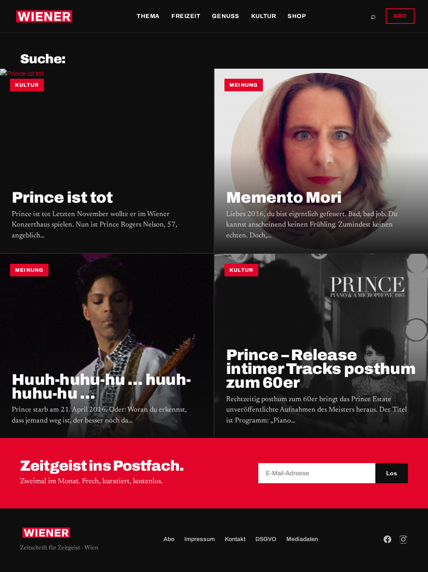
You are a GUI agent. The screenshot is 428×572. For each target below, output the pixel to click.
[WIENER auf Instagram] (403, 539)
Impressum (199, 539)
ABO (400, 16)
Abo (168, 539)
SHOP (297, 16)
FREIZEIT (185, 16)
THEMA (148, 16)
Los (391, 473)
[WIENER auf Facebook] (387, 539)
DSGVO (265, 539)
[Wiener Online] (44, 16)
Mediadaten (302, 539)
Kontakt (235, 539)
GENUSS (225, 16)
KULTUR (263, 16)
